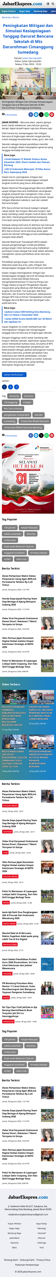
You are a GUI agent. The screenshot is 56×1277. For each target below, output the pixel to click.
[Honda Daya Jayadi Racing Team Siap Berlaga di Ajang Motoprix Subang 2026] (47, 603)
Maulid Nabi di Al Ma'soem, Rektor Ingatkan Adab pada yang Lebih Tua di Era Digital (20, 936)
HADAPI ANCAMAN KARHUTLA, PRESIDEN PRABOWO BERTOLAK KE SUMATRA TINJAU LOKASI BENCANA (41, 712)
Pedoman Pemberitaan (27, 1264)
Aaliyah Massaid (29, 527)
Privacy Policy (43, 1259)
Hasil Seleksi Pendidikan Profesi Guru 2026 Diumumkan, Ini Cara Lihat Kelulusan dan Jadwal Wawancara (19, 964)
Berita (16, 17)
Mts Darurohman (13, 408)
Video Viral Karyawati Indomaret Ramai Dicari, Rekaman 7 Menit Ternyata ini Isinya (20, 621)
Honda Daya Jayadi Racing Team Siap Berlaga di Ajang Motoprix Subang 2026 (19, 601)
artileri (7, 559)
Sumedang (9, 421)
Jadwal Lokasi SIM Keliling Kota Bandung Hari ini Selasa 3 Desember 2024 (27, 313)
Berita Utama (9, 923)
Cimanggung (10, 402)
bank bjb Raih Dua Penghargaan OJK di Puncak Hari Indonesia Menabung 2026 (20, 915)
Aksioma (31, 533)
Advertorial (8, 1021)
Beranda (6, 17)
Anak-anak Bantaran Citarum (19, 546)
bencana (28, 395)
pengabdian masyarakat (16, 414)
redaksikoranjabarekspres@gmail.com (28, 1214)
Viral (5, 852)
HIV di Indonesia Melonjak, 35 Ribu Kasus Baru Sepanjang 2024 (27, 171)
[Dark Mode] (47, 4)
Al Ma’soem (10, 540)
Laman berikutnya (13, 374)
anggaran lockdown (14, 552)
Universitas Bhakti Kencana (35, 421)
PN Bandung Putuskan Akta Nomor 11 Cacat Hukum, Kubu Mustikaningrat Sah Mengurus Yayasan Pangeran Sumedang (19, 988)
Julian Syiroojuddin (32, 58)
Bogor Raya (24, 11)
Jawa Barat (14, 1238)
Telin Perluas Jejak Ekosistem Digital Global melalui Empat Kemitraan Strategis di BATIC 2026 (18, 643)
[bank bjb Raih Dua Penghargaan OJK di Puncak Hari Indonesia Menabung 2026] (47, 917)
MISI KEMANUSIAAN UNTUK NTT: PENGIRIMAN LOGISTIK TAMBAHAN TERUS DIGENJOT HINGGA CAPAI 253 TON (14, 759)
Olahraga (41, 1242)
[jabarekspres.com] (22, 4)
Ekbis (14, 1247)
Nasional (7, 973)
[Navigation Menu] (52, 4)
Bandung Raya (40, 11)
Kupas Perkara (8, 11)
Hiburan (41, 1238)
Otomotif (7, 831)
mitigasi (27, 402)
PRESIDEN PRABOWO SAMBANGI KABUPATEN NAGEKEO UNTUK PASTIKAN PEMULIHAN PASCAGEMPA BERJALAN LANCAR (14, 715)
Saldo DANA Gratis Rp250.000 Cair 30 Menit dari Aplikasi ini (28, 320)
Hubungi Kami (27, 1259)
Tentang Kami (11, 1259)
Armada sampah (38, 552)
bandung (14, 395)
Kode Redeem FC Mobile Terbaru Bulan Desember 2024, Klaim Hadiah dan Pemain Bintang (27, 162)
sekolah (39, 414)
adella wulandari (12, 533)
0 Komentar (11, 114)
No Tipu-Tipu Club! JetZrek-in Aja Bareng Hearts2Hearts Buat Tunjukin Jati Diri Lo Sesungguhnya (19, 1012)
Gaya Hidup (41, 1223)
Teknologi (41, 1228)
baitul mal (21, 559)
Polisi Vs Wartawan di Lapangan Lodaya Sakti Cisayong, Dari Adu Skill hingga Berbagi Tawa (19, 663)
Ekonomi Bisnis (10, 805)
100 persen (9, 527)
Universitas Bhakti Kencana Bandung (23, 427)
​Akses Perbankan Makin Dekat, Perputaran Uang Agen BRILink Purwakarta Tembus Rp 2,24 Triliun (19, 580)
